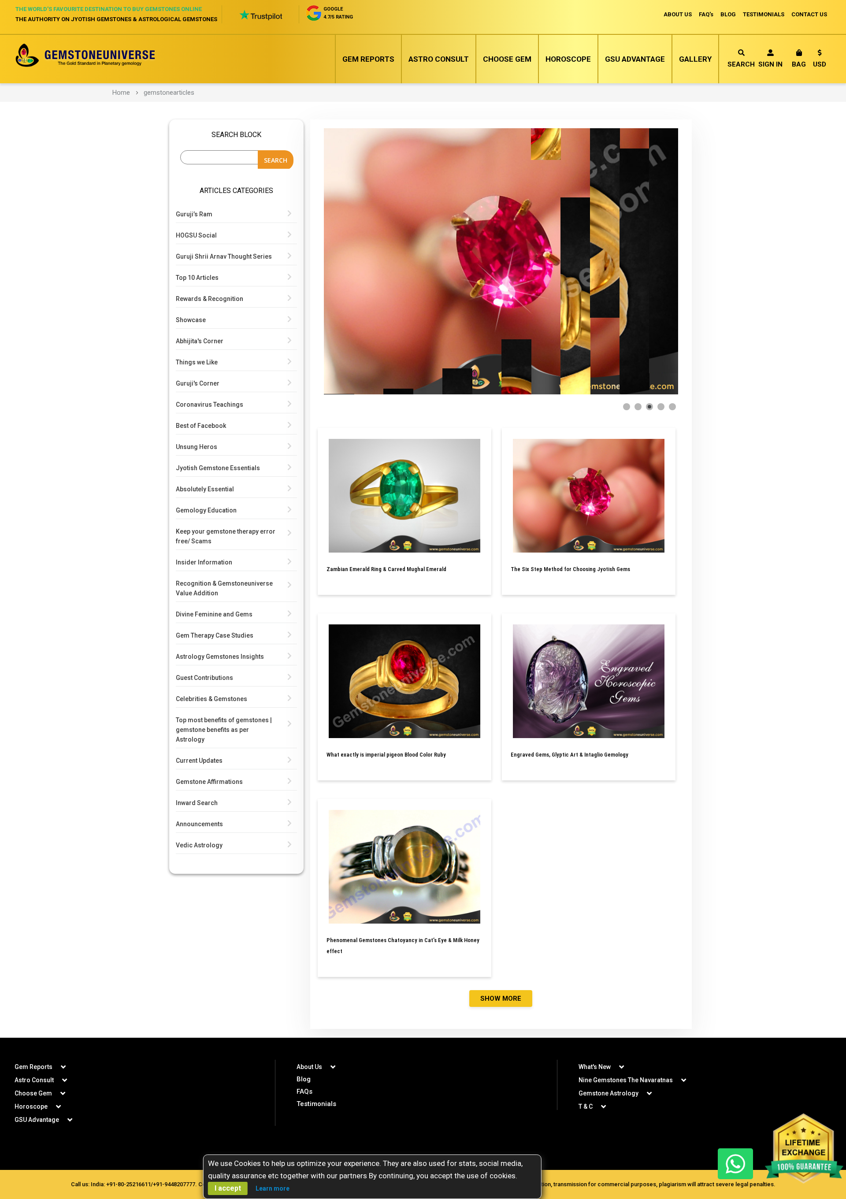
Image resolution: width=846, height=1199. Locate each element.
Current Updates (199, 760)
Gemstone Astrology (608, 1093)
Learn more (272, 1188)
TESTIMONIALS (763, 14)
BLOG (728, 14)
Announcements (199, 824)
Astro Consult (438, 59)
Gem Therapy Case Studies (214, 635)
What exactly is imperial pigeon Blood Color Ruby (386, 754)
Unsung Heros (196, 446)
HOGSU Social (196, 235)
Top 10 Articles (197, 277)
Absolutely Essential (205, 489)
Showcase (191, 319)
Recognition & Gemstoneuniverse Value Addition (224, 588)
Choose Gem (507, 59)
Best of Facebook (201, 425)
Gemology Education (206, 510)
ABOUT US (678, 14)
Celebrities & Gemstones (211, 698)
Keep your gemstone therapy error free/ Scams (225, 536)
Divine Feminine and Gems (214, 614)
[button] (819, 60)
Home (121, 93)
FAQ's (706, 14)
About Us (309, 1066)
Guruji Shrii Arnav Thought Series (224, 256)
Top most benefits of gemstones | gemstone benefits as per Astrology (224, 729)
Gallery (695, 59)
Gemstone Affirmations (209, 781)
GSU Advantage (635, 59)
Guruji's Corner (197, 383)
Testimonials (316, 1104)
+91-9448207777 (174, 1184)
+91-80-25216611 (128, 1184)
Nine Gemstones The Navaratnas (626, 1080)
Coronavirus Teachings (209, 404)
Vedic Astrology (199, 845)
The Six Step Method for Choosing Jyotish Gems (570, 569)
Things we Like (197, 362)
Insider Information (204, 562)
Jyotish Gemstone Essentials (218, 467)
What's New (595, 1066)
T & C (586, 1106)
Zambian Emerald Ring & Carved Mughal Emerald (386, 569)
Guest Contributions (204, 677)
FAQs (304, 1091)
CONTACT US (809, 14)
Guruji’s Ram (194, 214)
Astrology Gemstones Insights (220, 656)
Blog (304, 1079)
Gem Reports (368, 59)
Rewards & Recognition (209, 298)
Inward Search (197, 802)
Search (741, 64)
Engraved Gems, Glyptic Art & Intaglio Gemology (569, 754)
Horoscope (568, 59)
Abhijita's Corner (199, 341)
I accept (228, 1188)
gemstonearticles (169, 93)
